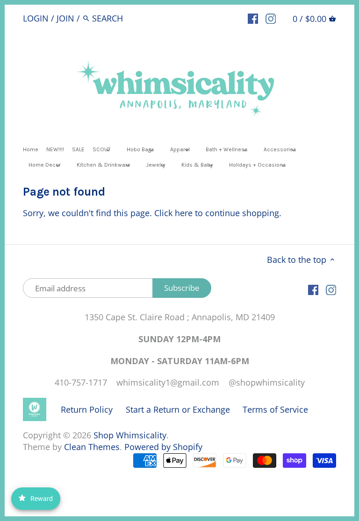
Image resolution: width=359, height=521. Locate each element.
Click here (173, 212)
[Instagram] (271, 18)
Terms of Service (275, 409)
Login (36, 18)
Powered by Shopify (163, 446)
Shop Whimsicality (129, 435)
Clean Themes (92, 446)
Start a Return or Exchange (178, 409)
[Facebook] (253, 18)
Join (65, 18)
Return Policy (87, 409)
